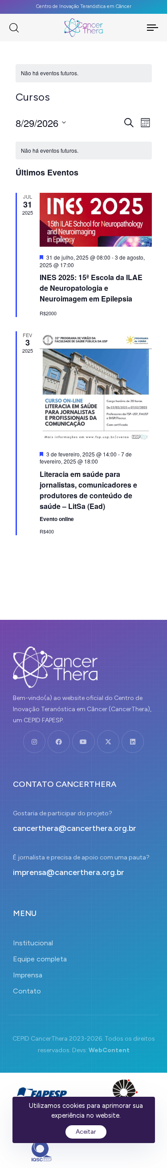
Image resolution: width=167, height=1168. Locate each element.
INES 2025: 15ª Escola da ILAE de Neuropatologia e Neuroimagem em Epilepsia (91, 288)
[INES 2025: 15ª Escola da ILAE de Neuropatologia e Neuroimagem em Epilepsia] (96, 220)
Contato (27, 991)
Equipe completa (40, 959)
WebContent (109, 1050)
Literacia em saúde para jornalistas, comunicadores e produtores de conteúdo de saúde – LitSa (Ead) (88, 490)
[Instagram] (34, 741)
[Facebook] (59, 741)
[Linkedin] (133, 741)
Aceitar (86, 1131)
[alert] (84, 73)
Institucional (33, 943)
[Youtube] (83, 741)
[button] (14, 28)
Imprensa (27, 975)
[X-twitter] (108, 741)
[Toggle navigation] (143, 27)
